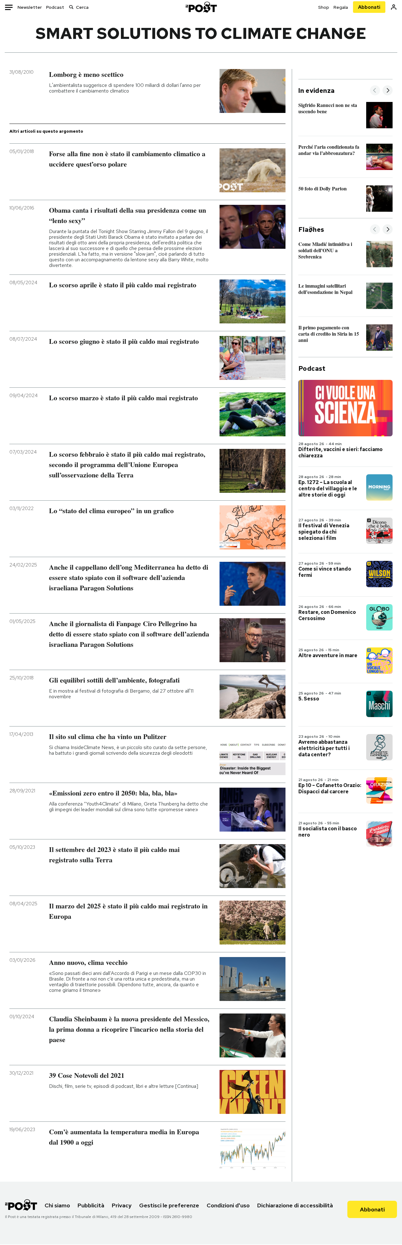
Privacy (122, 1205)
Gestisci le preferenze (169, 1205)
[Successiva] (388, 90)
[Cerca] (71, 7)
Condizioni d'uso (228, 1205)
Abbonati (369, 7)
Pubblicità (91, 1205)
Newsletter (30, 7)
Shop (323, 7)
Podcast (55, 7)
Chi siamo (57, 1205)
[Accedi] (393, 7)
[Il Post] (201, 7)
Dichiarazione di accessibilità (295, 1205)
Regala (341, 7)
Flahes (311, 230)
